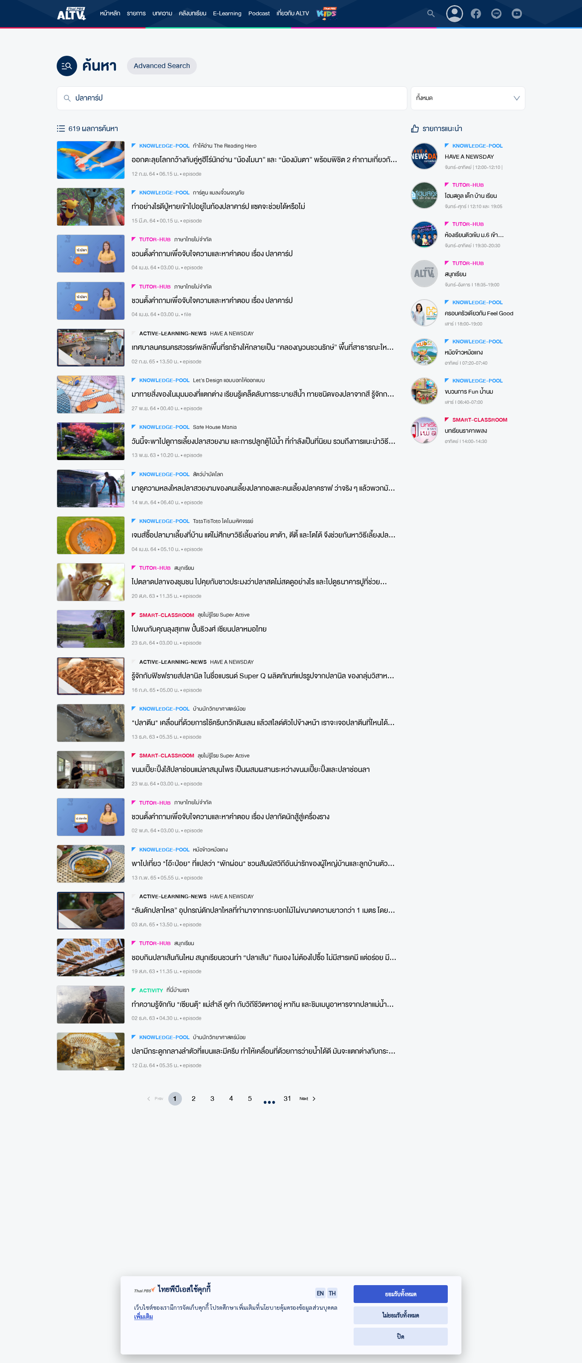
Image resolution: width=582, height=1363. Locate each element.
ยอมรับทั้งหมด (401, 1293)
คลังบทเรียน (192, 13)
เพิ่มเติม (143, 1316)
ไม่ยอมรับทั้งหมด (401, 1315)
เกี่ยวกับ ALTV (293, 13)
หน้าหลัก (110, 13)
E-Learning (227, 13)
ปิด (400, 1336)
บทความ (162, 13)
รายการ (136, 13)
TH (332, 1293)
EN (320, 1293)
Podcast (259, 13)
